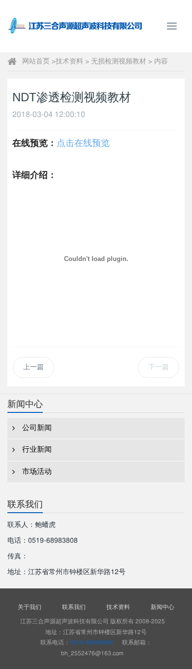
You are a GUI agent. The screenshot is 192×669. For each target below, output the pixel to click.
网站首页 (36, 61)
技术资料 (69, 61)
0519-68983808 (91, 642)
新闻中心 (162, 607)
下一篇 (158, 367)
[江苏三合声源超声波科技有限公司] (74, 26)
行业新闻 (37, 449)
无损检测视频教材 (118, 61)
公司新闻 (37, 428)
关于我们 (29, 607)
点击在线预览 (83, 143)
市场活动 (37, 471)
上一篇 (33, 367)
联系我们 (74, 607)
